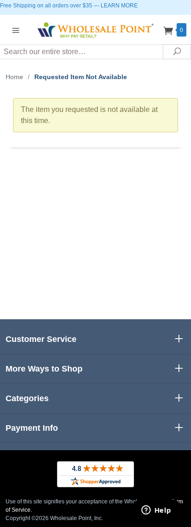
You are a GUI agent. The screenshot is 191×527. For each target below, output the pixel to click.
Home (14, 77)
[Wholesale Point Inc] (96, 29)
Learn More (119, 5)
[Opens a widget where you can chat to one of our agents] (156, 510)
